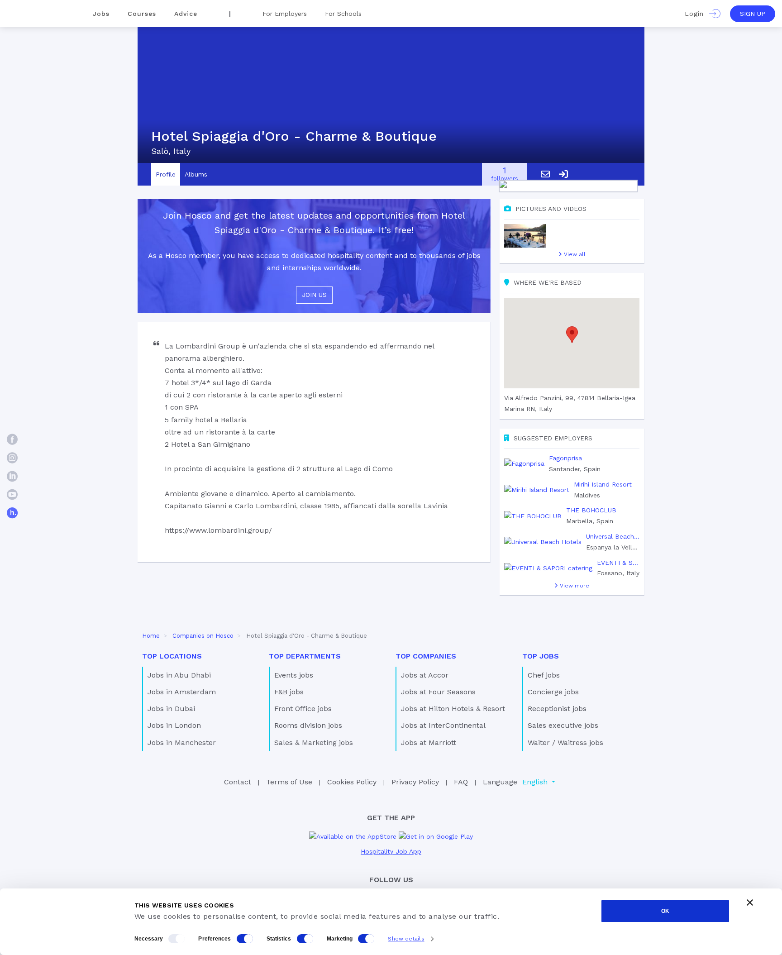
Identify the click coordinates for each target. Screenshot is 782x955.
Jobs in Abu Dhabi (179, 675)
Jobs (101, 13)
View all (574, 254)
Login (697, 13)
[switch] (245, 938)
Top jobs (540, 656)
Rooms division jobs (308, 725)
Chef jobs (544, 675)
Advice (185, 13)
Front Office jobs (303, 708)
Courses (142, 13)
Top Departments (305, 656)
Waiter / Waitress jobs (565, 742)
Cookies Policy (352, 782)
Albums (196, 174)
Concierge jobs (553, 692)
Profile (166, 174)
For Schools (343, 13)
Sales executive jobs (563, 725)
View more (573, 586)
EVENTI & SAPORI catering (618, 562)
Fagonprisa (565, 458)
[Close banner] (750, 902)
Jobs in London (174, 725)
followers (504, 174)
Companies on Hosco (203, 635)
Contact (237, 782)
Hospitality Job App (391, 851)
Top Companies (426, 656)
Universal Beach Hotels (612, 536)
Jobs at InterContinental (443, 725)
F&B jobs (289, 692)
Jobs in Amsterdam (182, 692)
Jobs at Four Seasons (438, 692)
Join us (314, 294)
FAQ (461, 782)
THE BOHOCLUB (591, 510)
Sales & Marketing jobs (313, 742)
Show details (406, 939)
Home (151, 635)
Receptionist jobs (557, 708)
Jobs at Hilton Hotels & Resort (453, 708)
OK (665, 911)
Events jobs (293, 675)
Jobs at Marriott (428, 742)
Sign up (752, 13)
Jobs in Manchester (182, 742)
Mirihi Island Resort (603, 484)
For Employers (284, 13)
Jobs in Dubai (171, 708)
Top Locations (172, 656)
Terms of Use (289, 782)
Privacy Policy (415, 782)
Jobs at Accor (424, 675)
